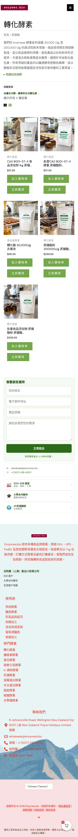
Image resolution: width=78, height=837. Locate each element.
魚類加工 (11, 637)
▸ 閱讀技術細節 (13, 74)
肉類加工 (11, 622)
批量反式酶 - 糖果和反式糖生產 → (22, 93)
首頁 (6, 35)
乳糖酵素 (9, 675)
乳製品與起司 (14, 617)
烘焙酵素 (11, 607)
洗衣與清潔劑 (14, 627)
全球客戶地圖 (11, 585)
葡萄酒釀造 (12, 632)
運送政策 (50, 809)
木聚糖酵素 (11, 700)
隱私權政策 (64, 806)
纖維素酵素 (11, 655)
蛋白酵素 (9, 660)
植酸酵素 (9, 695)
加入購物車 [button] (20, 179)
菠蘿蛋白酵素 (12, 680)
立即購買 (18, 189)
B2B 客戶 (8, 575)
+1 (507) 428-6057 (21, 472)
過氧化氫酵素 (12, 665)
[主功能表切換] (70, 7)
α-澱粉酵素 (11, 670)
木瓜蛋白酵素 (12, 685)
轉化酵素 (9, 650)
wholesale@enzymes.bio (24, 468)
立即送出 (38, 448)
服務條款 (27, 809)
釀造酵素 (11, 612)
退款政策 (39, 809)
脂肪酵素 (9, 690)
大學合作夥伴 (11, 580)
